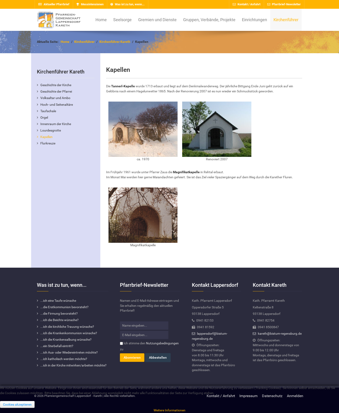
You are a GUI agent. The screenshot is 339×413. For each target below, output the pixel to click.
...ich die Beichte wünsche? (59, 320)
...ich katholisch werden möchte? (63, 359)
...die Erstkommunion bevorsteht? (64, 307)
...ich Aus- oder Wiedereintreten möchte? (69, 352)
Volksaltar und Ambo (55, 98)
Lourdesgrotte (50, 130)
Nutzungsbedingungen (162, 343)
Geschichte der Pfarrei (56, 92)
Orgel (44, 118)
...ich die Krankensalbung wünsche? (66, 340)
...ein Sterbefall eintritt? (56, 346)
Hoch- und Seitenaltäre (56, 105)
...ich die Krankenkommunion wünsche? (68, 333)
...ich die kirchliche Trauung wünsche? (67, 327)
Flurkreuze (47, 143)
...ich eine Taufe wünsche (58, 301)
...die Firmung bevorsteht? (59, 314)
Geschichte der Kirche (55, 85)
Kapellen (46, 137)
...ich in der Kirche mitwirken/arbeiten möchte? (73, 365)
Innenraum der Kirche (55, 124)
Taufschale (48, 111)
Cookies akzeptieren (17, 404)
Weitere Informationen (169, 410)
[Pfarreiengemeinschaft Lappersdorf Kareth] (59, 20)
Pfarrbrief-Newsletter (286, 4)
